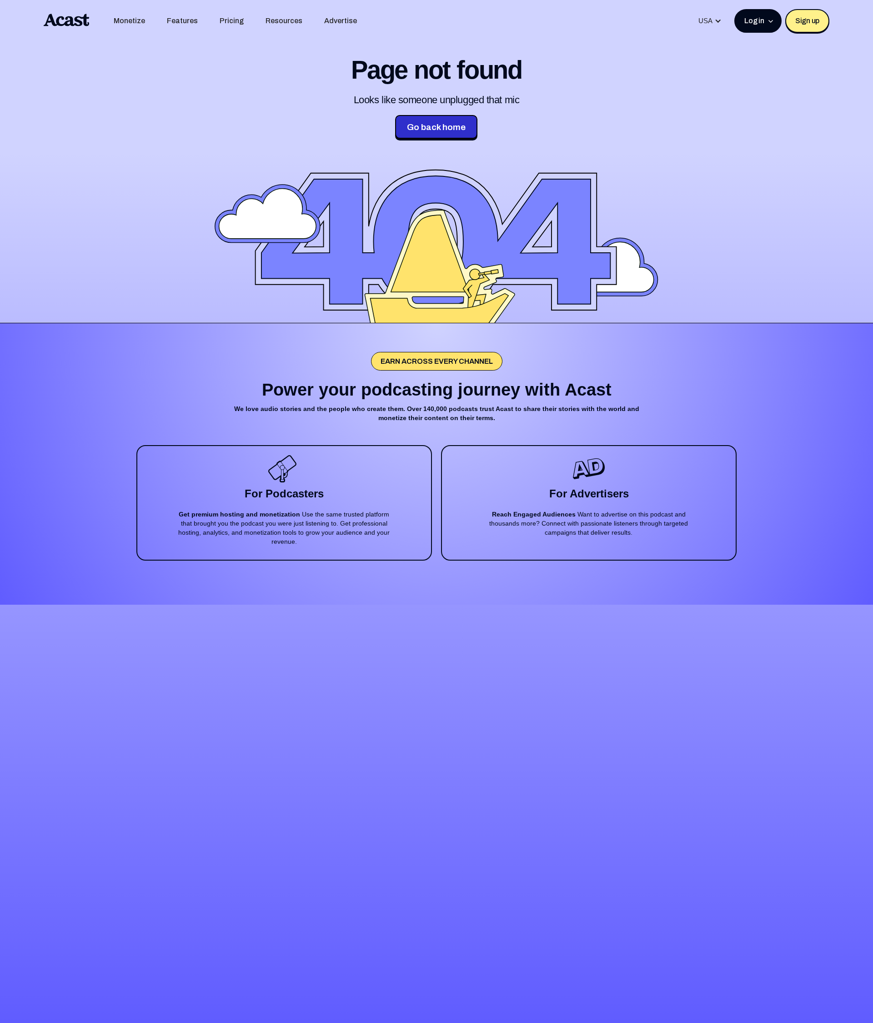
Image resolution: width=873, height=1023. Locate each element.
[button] (710, 21)
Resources (284, 21)
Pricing (232, 21)
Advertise (340, 21)
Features (182, 21)
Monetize (129, 21)
